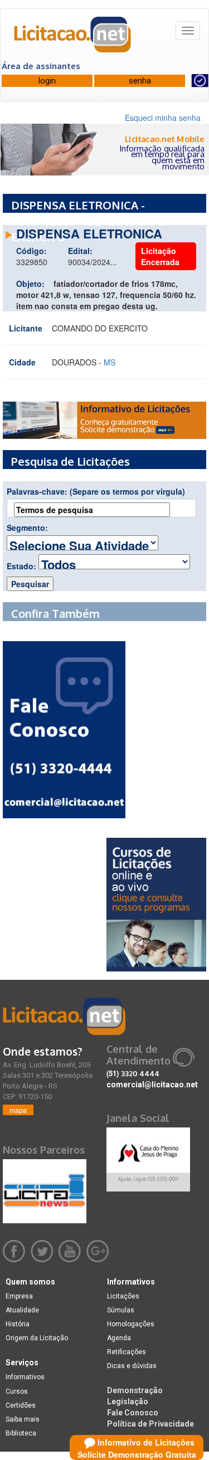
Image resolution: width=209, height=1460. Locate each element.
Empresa (19, 1296)
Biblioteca (21, 1433)
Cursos (17, 1391)
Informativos (25, 1377)
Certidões (21, 1405)
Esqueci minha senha (163, 117)
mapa (18, 1110)
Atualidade (22, 1310)
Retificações (126, 1352)
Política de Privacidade (150, 1423)
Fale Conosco (132, 1412)
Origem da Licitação (37, 1338)
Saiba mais (23, 1419)
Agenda (119, 1338)
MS (109, 362)
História (18, 1324)
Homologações (130, 1324)
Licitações (123, 1296)
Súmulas (120, 1310)
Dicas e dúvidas (132, 1366)
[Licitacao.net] (73, 38)
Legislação (127, 1401)
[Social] (148, 1156)
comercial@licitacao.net (152, 1084)
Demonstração (135, 1390)
